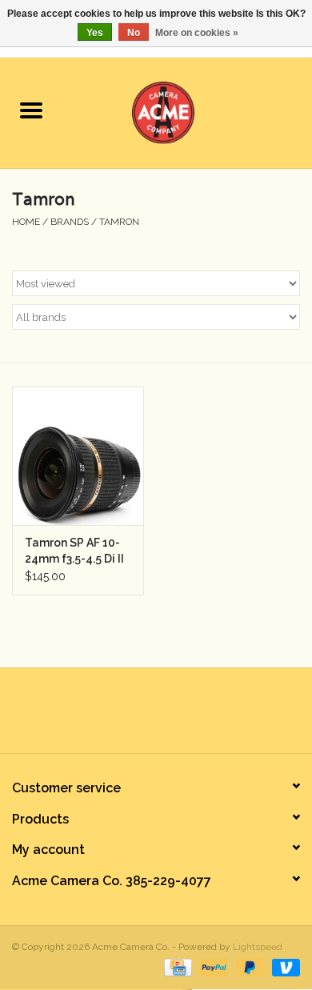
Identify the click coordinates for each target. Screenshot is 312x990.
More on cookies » (196, 32)
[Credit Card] (176, 966)
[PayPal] (212, 966)
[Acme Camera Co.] (187, 111)
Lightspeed (257, 946)
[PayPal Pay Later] (248, 966)
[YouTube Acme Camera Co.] (170, 716)
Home (26, 221)
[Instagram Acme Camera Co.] (199, 716)
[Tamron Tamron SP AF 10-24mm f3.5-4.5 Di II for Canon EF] (78, 456)
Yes (94, 32)
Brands (69, 221)
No (133, 32)
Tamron (119, 221)
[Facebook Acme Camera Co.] (113, 716)
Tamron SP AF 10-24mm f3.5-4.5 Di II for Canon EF (74, 551)
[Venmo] (283, 966)
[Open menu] (31, 110)
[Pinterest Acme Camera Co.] (141, 716)
